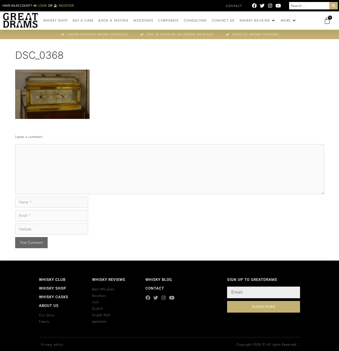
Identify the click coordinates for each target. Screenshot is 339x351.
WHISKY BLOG (158, 279)
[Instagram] (270, 5)
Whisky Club (52, 279)
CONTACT (154, 288)
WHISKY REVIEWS (108, 279)
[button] (257, 20)
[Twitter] (262, 5)
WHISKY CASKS (53, 297)
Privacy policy (52, 344)
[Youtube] (278, 5)
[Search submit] (333, 5)
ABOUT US (49, 305)
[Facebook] (254, 5)
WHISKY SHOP (52, 288)
